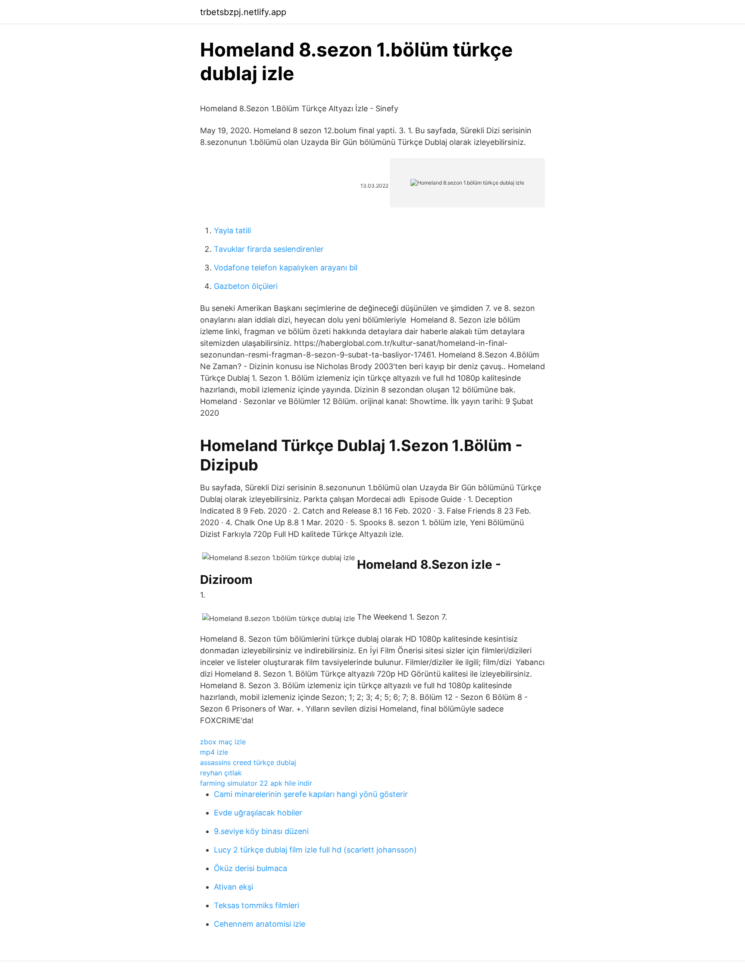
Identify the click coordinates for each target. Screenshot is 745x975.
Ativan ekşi (233, 886)
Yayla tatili (232, 230)
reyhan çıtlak (221, 772)
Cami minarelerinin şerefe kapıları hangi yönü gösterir (311, 794)
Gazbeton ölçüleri (246, 286)
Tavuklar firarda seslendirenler (269, 249)
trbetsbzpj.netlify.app (243, 12)
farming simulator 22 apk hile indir (256, 783)
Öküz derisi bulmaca (250, 868)
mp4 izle (214, 752)
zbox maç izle (223, 741)
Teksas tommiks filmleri (256, 905)
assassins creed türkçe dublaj (248, 762)
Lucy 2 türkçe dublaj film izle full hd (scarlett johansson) (315, 849)
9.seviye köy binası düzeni (261, 831)
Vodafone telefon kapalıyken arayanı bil (285, 267)
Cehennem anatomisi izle (259, 923)
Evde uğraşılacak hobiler (258, 812)
